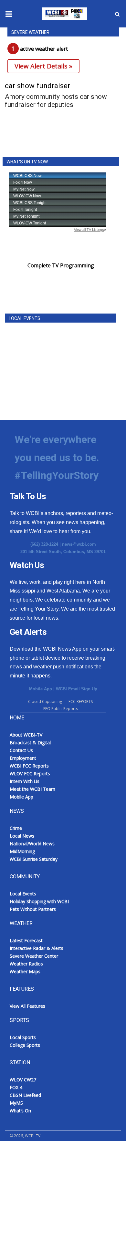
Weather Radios (26, 964)
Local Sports (23, 1037)
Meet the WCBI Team (32, 789)
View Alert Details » (43, 66)
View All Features (27, 1006)
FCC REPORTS (80, 701)
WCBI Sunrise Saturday (34, 859)
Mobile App (40, 688)
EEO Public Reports (60, 708)
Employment (23, 758)
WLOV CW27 (23, 1080)
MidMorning (22, 851)
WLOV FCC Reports (30, 773)
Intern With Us (24, 781)
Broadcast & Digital (30, 742)
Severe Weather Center (34, 956)
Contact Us (21, 750)
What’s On (20, 1111)
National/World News (32, 843)
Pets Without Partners (33, 909)
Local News (22, 836)
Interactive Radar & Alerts (36, 948)
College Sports (25, 1045)
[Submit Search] (117, 14)
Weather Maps (25, 971)
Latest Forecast (26, 940)
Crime (16, 828)
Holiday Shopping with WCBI (39, 901)
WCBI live (17, 1149)
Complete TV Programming (60, 265)
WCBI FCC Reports (29, 766)
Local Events (23, 894)
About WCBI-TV (26, 735)
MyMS (16, 1103)
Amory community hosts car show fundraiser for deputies (56, 100)
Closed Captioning (45, 701)
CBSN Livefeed (25, 1095)
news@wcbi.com (79, 544)
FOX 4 (16, 1087)
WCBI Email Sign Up (76, 688)
